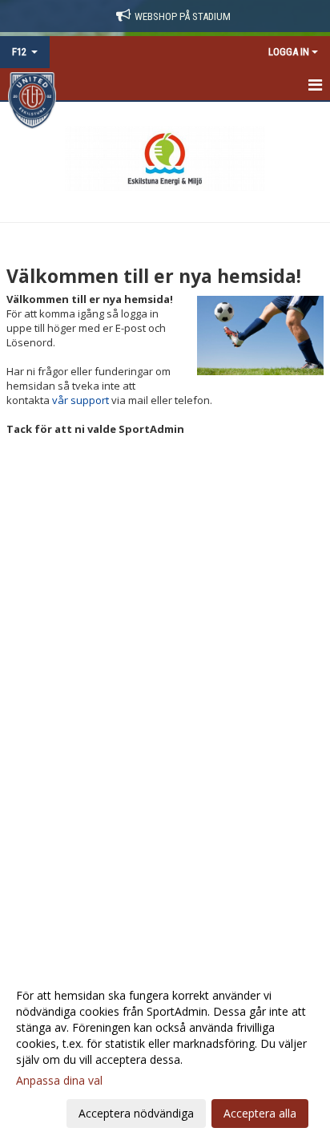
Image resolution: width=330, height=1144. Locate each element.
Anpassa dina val (59, 1080)
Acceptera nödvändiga (136, 1113)
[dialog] (165, 1054)
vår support (80, 400)
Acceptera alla (259, 1113)
